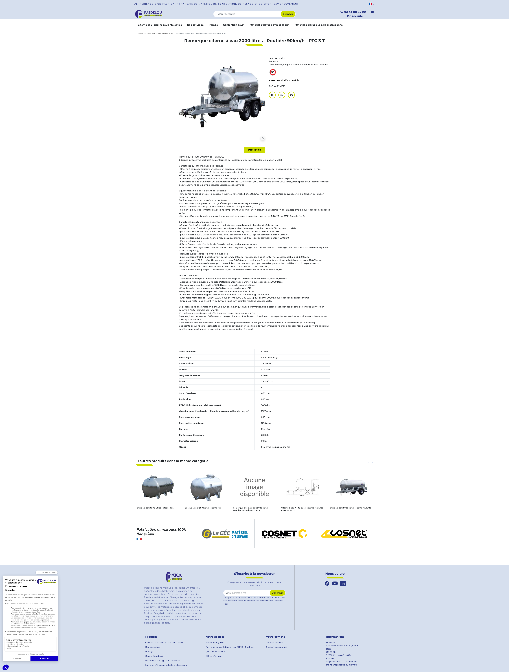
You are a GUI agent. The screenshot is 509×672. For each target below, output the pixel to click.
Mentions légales (215, 642)
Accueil (140, 33)
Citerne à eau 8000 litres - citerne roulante (350, 508)
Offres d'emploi (214, 656)
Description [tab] (254, 150)
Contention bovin (154, 656)
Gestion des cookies (276, 647)
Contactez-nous (274, 642)
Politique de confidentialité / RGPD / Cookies (229, 647)
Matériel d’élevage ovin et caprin (162, 660)
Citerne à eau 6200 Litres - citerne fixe (155, 508)
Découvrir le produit (158, 490)
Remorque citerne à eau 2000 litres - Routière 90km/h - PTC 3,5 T (251, 509)
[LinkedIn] (343, 583)
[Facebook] (327, 583)
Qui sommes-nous (215, 651)
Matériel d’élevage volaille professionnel (166, 665)
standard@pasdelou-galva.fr (341, 665)
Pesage (149, 651)
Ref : (271, 86)
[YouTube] (335, 583)
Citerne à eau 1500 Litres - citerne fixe (203, 508)
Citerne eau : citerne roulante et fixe (159, 33)
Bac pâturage (152, 647)
